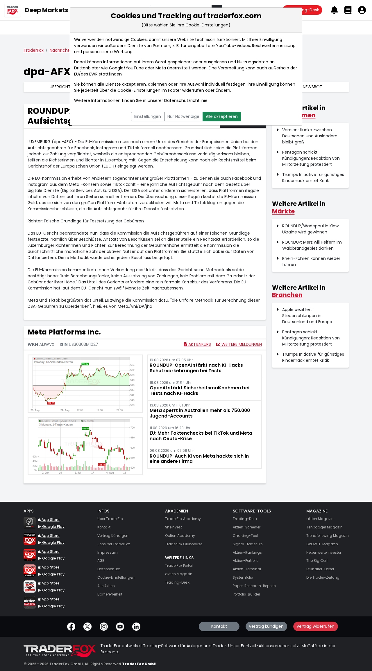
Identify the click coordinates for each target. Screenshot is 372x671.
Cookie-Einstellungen (138, 90)
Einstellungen (147, 116)
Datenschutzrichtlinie (186, 100)
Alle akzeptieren (222, 116)
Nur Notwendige (183, 116)
